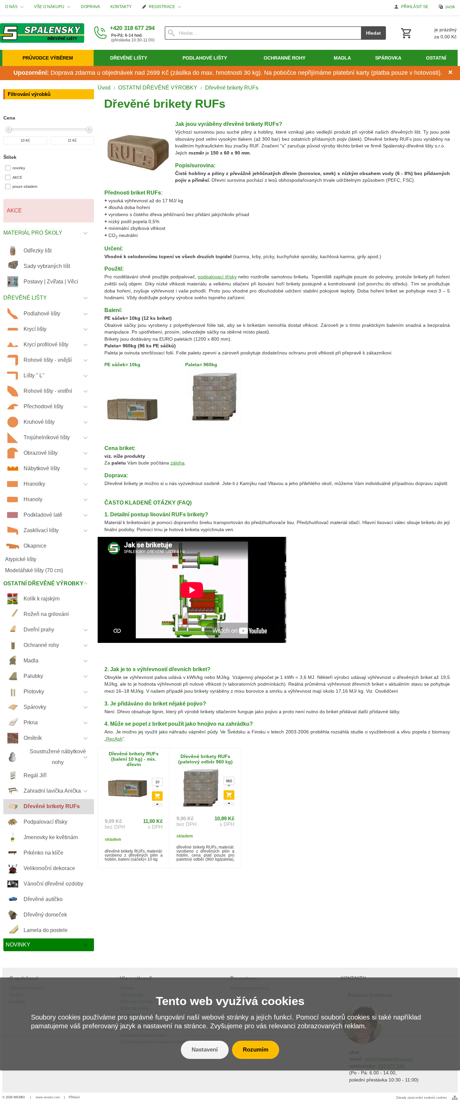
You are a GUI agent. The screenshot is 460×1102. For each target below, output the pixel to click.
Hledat (373, 33)
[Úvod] (42, 33)
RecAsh (114, 739)
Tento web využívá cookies (230, 1000)
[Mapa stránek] (455, 1098)
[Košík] (428, 33)
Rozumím (255, 1049)
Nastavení (205, 1049)
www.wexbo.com (48, 1097)
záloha (177, 463)
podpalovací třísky (217, 276)
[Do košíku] (157, 796)
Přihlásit (74, 1097)
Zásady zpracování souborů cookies (421, 1097)
